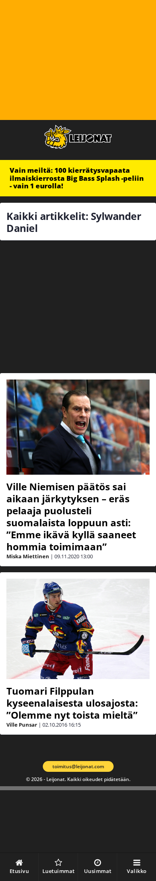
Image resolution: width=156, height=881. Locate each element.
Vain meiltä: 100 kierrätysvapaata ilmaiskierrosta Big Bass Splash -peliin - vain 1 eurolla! (77, 178)
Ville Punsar (21, 724)
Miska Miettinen (27, 556)
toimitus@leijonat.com (78, 766)
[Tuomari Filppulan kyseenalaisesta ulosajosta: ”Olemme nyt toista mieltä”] (78, 629)
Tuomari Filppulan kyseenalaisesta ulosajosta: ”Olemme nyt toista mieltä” (72, 702)
